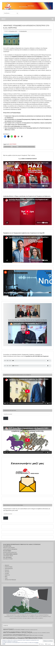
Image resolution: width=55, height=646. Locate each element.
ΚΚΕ (16, 638)
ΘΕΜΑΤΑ (7, 565)
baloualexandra (23, 31)
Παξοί (6, 578)
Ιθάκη (6, 576)
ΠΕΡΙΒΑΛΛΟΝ (31, 638)
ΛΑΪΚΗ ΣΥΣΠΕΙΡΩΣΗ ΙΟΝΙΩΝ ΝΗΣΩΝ (26, 146)
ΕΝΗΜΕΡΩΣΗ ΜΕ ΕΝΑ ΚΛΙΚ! (10, 410)
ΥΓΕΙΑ (39, 638)
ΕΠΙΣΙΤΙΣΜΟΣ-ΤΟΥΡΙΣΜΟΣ (37, 635)
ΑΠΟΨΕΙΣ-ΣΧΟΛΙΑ (46, 632)
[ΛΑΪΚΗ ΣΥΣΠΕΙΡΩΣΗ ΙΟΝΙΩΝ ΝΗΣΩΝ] (27, 9)
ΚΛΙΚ (5, 418)
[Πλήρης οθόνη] (50, 403)
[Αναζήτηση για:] (11, 13)
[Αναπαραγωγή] (5, 403)
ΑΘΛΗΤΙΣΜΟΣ (12, 144)
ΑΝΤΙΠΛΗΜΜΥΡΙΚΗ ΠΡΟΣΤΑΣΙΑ (17, 632)
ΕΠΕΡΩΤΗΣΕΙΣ (7, 146)
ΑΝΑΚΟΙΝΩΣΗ (27, 629)
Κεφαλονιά (7, 575)
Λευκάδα (7, 573)
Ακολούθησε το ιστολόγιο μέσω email (13, 505)
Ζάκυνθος (7, 571)
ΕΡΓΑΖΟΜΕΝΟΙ (9, 638)
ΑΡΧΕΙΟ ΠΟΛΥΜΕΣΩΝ (10, 579)
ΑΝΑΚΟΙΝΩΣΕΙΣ (9, 568)
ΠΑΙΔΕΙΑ (21, 638)
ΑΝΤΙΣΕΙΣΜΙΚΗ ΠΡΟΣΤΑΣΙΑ (37, 632)
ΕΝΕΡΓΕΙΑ (29, 635)
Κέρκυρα (14, 146)
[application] (27, 391)
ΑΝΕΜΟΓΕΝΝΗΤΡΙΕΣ (33, 629)
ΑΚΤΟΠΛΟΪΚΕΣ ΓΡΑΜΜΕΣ (19, 629)
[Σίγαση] (47, 403)
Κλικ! (5, 518)
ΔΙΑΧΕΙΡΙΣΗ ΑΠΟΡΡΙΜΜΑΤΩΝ (14, 635)
